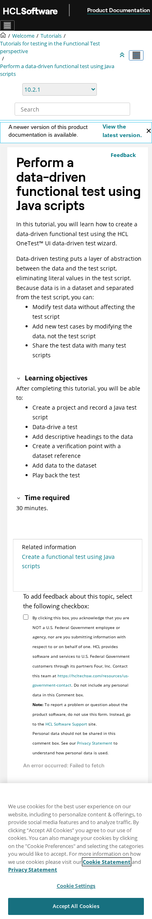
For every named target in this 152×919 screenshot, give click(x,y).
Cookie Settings (76, 885)
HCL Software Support (66, 724)
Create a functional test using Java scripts (68, 561)
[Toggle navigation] (7, 25)
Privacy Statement (94, 743)
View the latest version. (122, 130)
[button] (19, 378)
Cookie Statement (107, 861)
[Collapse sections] (123, 55)
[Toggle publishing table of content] (136, 55)
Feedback (123, 155)
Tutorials (51, 35)
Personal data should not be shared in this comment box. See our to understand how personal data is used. (75, 743)
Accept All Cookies (76, 906)
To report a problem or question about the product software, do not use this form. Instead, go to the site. (81, 714)
